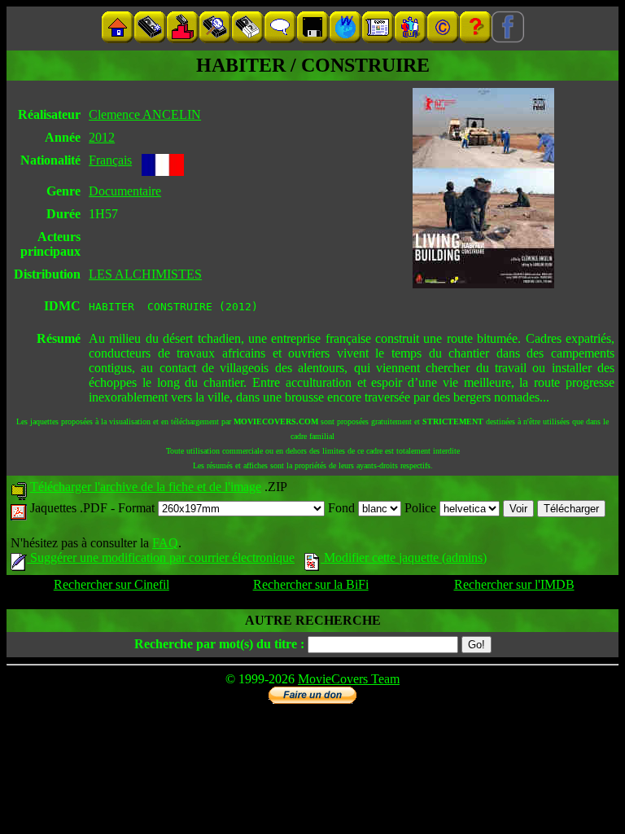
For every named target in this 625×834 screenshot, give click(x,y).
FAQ (165, 543)
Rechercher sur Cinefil (111, 584)
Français (110, 160)
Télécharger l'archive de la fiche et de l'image (145, 487)
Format (138, 508)
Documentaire (125, 191)
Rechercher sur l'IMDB (514, 584)
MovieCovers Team (349, 679)
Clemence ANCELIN (145, 114)
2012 (102, 137)
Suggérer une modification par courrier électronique (161, 557)
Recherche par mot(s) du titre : (219, 644)
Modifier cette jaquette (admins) (404, 557)
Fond (343, 508)
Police (421, 508)
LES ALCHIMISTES (145, 274)
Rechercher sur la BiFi (311, 584)
